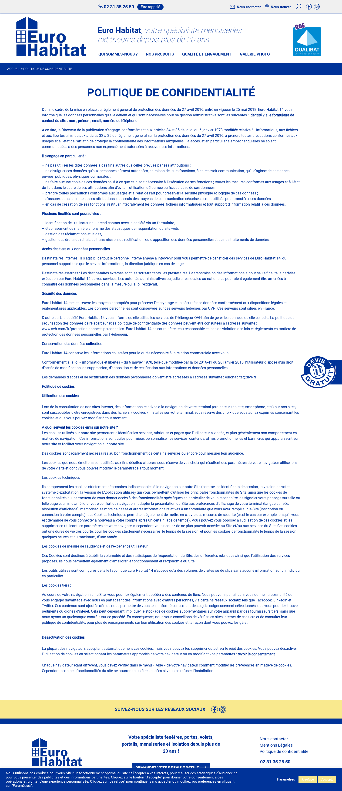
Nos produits (160, 54)
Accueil (13, 69)
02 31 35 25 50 (118, 7)
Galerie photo (255, 54)
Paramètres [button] (286, 779)
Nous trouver (280, 7)
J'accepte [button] (327, 779)
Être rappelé (150, 7)
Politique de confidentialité (284, 751)
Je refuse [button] (307, 779)
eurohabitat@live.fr (240, 377)
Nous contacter (248, 7)
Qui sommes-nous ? (117, 54)
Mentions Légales (276, 745)
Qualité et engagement (206, 54)
